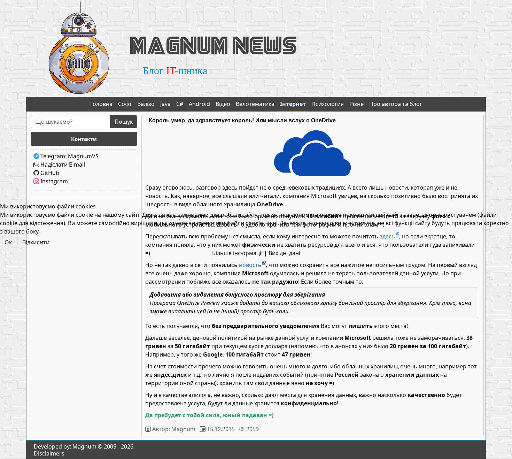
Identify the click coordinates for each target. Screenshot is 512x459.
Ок (8, 242)
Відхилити (35, 242)
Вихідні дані (284, 253)
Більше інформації (237, 253)
